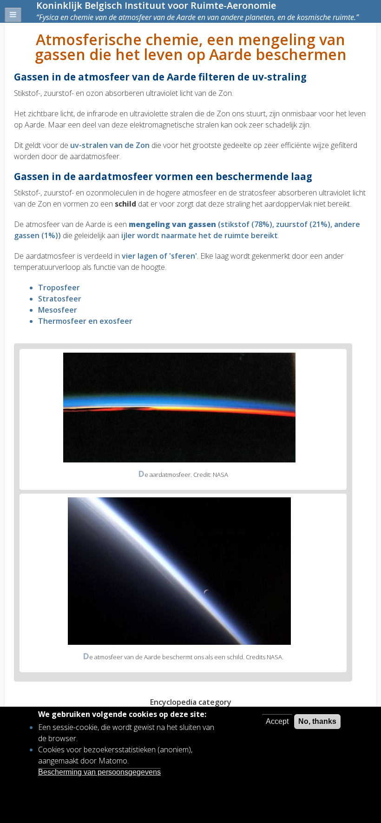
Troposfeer (59, 287)
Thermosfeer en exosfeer (85, 321)
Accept (277, 721)
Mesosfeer (57, 310)
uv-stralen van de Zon (110, 145)
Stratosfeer (59, 299)
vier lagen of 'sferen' (159, 256)
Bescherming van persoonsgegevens (99, 772)
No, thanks (317, 721)
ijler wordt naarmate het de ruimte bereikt (199, 235)
